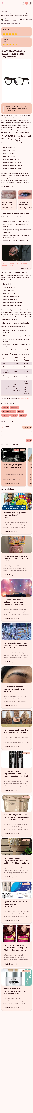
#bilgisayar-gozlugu (9, 411)
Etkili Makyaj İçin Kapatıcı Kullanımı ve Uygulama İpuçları (12, 467)
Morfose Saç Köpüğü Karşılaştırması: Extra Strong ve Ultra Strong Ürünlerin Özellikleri (15, 773)
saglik (11, 23)
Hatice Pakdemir (6, 19)
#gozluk (5, 407)
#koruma (23, 415)
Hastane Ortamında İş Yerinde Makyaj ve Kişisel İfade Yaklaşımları (14, 515)
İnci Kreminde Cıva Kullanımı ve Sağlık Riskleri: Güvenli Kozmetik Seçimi (15, 558)
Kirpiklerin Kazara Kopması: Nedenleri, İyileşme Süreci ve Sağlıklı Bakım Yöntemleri (14, 602)
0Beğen (28, 427)
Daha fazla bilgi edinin (10, 483)
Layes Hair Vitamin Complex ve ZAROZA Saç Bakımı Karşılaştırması (15, 904)
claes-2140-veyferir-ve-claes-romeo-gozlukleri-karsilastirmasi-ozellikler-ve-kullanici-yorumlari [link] (15, 14)
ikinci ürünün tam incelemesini (20, 401)
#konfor (14, 415)
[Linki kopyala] (19, 421)
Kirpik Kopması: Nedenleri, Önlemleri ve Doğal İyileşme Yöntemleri (14, 689)
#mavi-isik (14, 407)
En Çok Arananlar (26, 19)
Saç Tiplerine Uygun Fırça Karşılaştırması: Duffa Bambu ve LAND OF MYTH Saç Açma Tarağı (16, 860)
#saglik (20, 411)
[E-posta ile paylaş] (15, 421)
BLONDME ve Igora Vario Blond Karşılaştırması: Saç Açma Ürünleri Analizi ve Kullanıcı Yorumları (16, 817)
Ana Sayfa (4, 11)
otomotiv (17, 23)
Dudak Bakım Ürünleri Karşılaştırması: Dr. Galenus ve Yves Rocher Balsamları (14, 991)
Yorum (29, 440)
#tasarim (5, 415)
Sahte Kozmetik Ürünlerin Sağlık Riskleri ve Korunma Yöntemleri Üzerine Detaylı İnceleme (15, 645)
